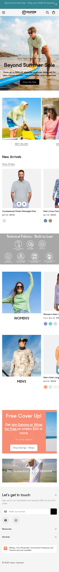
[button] (53, 12)
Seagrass (50, 387)
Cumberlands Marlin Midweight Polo (19, 211)
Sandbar (55, 387)
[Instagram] (15, 520)
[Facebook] (5, 520)
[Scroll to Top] (54, 557)
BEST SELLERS (21, 144)
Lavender (55, 323)
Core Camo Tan (50, 220)
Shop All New (8, 164)
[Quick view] (24, 204)
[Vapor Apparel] (29, 12)
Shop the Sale (29, 82)
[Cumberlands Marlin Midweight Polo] (21, 188)
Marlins (4, 220)
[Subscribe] (54, 511)
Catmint (45, 323)
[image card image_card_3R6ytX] (21, 118)
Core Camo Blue (45, 220)
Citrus (45, 387)
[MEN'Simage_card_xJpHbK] (21, 356)
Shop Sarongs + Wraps (23, 447)
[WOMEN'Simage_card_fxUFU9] (21, 292)
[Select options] (19, 204)
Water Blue (50, 323)
